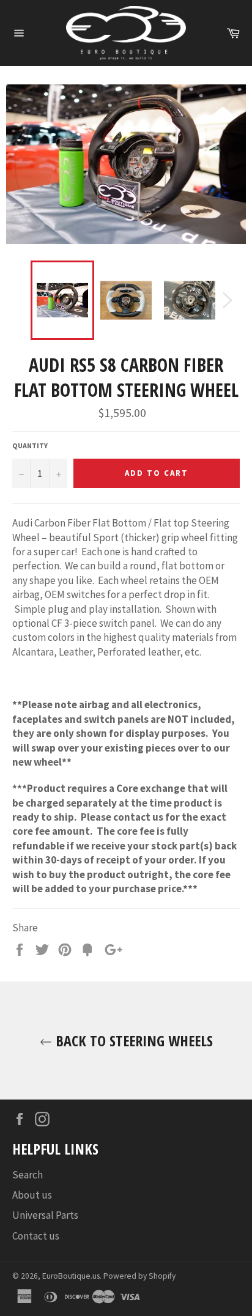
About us (32, 1195)
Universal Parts (45, 1215)
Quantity (30, 445)
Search (27, 1174)
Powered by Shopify (139, 1276)
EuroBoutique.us (71, 1276)
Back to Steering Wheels (132, 1040)
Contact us (35, 1236)
